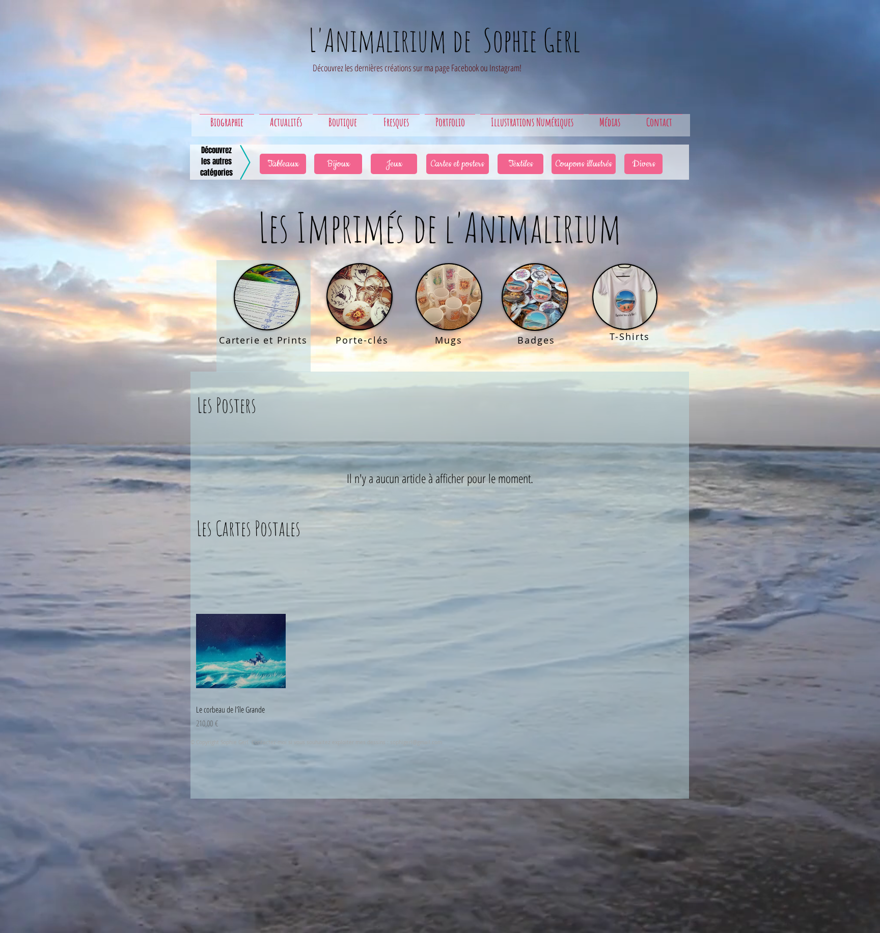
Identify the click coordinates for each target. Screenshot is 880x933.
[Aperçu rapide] (241, 651)
